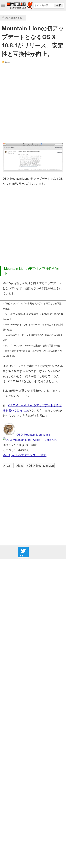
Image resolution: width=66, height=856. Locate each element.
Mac (7, 62)
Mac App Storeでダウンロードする (24, 455)
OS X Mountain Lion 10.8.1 (33, 435)
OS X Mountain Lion (41, 465)
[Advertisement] (33, 103)
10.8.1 (9, 465)
